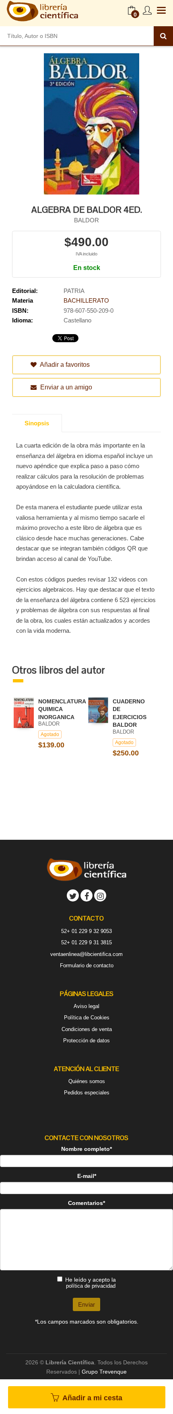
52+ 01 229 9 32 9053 (86, 931)
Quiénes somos (86, 1081)
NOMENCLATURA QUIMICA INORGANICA (62, 709)
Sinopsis (37, 423)
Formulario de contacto (86, 965)
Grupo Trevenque (104, 1371)
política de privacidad (90, 1286)
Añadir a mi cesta (91, 1398)
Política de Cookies (86, 1017)
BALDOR (86, 220)
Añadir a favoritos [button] (64, 364)
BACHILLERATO (86, 300)
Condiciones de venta (87, 1029)
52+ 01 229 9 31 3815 (86, 942)
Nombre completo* (86, 1149)
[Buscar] (163, 36)
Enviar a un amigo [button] (65, 387)
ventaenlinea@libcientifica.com (86, 954)
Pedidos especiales (86, 1093)
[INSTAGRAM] (100, 895)
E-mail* (86, 1176)
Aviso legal (86, 1006)
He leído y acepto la (90, 1282)
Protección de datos (86, 1040)
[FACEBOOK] (86, 895)
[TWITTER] (73, 895)
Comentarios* (86, 1203)
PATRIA (74, 290)
